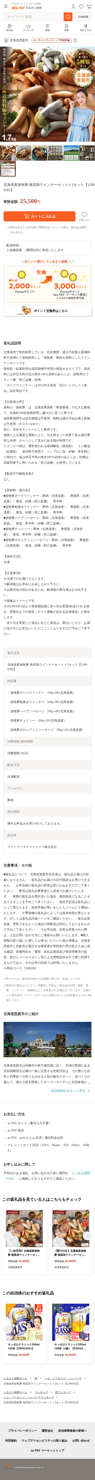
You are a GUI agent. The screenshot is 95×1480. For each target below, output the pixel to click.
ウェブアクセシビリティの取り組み (45, 1440)
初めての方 (85, 30)
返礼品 (9, 30)
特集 (66, 30)
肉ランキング (63, 1392)
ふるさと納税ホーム (15, 1378)
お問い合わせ (81, 1440)
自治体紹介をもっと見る (68, 1090)
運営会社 (47, 1430)
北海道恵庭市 (19, 40)
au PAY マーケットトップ (47, 1450)
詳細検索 (83, 16)
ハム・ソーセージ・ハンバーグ (63, 1378)
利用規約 (11, 1440)
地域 (47, 30)
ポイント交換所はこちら (51, 310)
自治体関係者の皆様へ (72, 1430)
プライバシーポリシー (22, 1430)
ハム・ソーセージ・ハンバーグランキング (29, 1397)
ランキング (28, 30)
